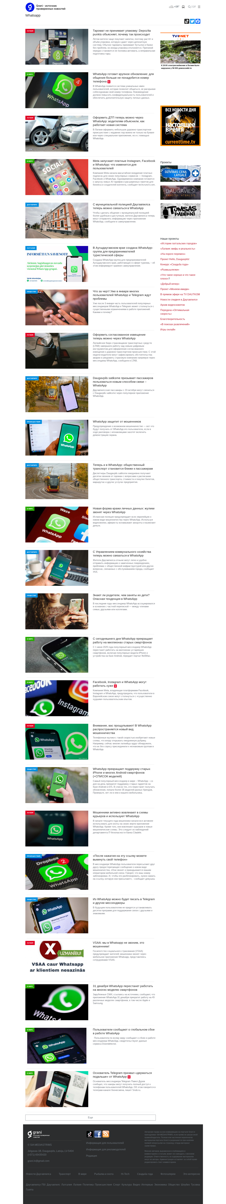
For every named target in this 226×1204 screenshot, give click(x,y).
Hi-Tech (125, 1174)
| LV (194, 6)
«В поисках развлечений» (175, 324)
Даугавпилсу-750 (36, 1184)
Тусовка (195, 1184)
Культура (127, 1184)
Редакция (91, 1155)
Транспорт (65, 1174)
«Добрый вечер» (169, 284)
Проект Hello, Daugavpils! (174, 259)
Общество (174, 1184)
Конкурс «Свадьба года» (174, 264)
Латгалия (66, 1184)
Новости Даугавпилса (38, 1174)
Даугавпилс (53, 1184)
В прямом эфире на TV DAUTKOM (180, 294)
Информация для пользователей (105, 1143)
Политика (88, 1184)
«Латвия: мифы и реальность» (177, 248)
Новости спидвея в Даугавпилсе (179, 299)
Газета (29, 1189)
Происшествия (103, 1184)
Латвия (77, 1184)
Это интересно (191, 1174)
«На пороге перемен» (172, 254)
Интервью (147, 1184)
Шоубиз (185, 1184)
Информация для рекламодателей (106, 1149)
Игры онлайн (167, 329)
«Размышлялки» (169, 269)
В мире (82, 1174)
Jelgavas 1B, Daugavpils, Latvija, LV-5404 (51, 1151)
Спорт (116, 1184)
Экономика (160, 1184)
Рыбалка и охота (103, 1174)
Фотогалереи (168, 1174)
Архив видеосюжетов (172, 305)
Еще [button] (90, 1117)
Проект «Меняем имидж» (174, 289)
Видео (136, 1184)
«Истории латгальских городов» (178, 243)
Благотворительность (172, 319)
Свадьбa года (145, 1174)
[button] (198, 6)
